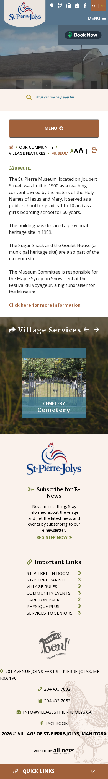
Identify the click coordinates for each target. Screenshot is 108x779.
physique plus (43, 606)
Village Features (27, 153)
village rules (42, 586)
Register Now (53, 537)
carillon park (43, 599)
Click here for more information (45, 305)
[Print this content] (94, 150)
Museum (59, 153)
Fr (94, 6)
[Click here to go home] (14, 147)
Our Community (36, 147)
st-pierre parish (46, 580)
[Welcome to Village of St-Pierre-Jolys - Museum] (25, 13)
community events (49, 593)
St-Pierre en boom (48, 573)
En (103, 6)
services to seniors (50, 613)
